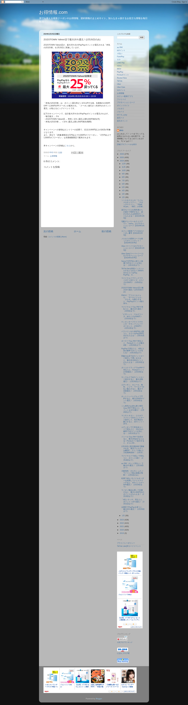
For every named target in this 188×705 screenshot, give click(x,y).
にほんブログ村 (123, 653)
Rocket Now (122, 78)
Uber (119, 84)
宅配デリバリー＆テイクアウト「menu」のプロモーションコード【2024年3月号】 (133, 225)
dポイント (121, 50)
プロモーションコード (126, 102)
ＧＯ (119, 60)
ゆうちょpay (122, 115)
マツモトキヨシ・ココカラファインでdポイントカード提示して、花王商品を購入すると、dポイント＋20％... (132, 420)
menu (119, 66)
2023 (122, 520)
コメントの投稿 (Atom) (57, 237)
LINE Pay (121, 63)
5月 (123, 187)
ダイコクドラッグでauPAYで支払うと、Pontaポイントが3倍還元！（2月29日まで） (133, 371)
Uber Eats (121, 87)
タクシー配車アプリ (125, 96)
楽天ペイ (120, 118)
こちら (67, 146)
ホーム (77, 231)
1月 (123, 516)
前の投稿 (106, 231)
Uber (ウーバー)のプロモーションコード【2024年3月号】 (133, 248)
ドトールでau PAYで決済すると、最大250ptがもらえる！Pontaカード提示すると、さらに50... (132, 440)
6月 (123, 184)
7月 (123, 181)
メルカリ (120, 109)
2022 (122, 523)
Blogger (99, 699)
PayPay (120, 72)
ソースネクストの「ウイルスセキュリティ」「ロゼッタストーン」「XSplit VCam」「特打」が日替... (132, 203)
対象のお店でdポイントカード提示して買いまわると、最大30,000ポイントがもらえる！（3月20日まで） (132, 360)
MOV (119, 69)
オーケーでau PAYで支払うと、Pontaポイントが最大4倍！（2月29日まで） (132, 343)
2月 (123, 197)
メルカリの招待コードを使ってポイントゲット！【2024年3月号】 (132, 241)
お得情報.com (53, 12)
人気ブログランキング (124, 642)
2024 (122, 161)
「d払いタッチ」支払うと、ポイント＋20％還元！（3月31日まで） (132, 502)
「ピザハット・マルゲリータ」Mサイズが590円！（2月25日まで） (132, 316)
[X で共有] (77, 152)
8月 (123, 177)
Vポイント (121, 90)
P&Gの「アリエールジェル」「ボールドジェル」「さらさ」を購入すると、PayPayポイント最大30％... (132, 299)
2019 (122, 533)
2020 (122, 530)
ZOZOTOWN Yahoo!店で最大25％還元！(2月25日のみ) (132, 290)
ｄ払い (119, 53)
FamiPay (120, 57)
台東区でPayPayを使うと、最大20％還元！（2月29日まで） (133, 509)
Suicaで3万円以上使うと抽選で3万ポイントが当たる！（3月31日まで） (132, 263)
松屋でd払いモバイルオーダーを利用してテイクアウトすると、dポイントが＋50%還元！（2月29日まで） (132, 482)
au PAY (120, 47)
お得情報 (53, 156)
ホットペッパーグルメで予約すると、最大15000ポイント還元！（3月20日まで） (133, 399)
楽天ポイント (122, 121)
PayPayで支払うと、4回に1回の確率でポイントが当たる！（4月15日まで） (132, 351)
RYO (121, 130)
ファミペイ (121, 99)
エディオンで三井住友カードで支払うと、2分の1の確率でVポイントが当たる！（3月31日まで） (132, 430)
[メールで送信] (72, 152)
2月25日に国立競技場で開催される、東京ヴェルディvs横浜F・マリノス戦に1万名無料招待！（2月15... (132, 449)
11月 (124, 167)
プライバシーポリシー (126, 543)
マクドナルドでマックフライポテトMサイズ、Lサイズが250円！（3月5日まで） (132, 281)
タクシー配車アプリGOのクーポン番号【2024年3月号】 (132, 233)
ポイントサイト (123, 106)
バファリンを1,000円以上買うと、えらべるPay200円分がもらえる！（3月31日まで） (132, 335)
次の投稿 (48, 231)
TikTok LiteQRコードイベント (129, 546)
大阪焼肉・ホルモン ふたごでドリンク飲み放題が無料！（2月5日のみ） (132, 473)
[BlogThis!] (75, 152)
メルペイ (120, 112)
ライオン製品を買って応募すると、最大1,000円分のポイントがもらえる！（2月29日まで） (132, 493)
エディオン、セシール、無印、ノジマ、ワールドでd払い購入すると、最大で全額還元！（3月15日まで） (132, 389)
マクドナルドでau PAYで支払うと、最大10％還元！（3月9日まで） (132, 309)
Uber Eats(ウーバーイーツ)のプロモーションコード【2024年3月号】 (132, 256)
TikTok (119, 81)
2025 (122, 157)
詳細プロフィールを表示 (127, 144)
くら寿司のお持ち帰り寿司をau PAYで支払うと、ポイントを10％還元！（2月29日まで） (132, 409)
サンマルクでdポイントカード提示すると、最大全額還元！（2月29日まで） (132, 379)
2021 (122, 526)
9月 (123, 174)
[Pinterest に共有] (82, 152)
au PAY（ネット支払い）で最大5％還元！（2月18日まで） (132, 465)
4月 (123, 191)
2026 (122, 154)
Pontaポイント (123, 75)
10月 (124, 170)
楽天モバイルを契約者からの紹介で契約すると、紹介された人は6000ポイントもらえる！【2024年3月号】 (133, 214)
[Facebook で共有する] (79, 152)
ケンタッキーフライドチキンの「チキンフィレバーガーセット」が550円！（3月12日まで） (132, 325)
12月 (124, 164)
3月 (123, 194)
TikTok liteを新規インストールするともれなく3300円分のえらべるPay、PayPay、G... (132, 272)
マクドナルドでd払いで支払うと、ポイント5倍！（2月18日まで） (132, 458)
